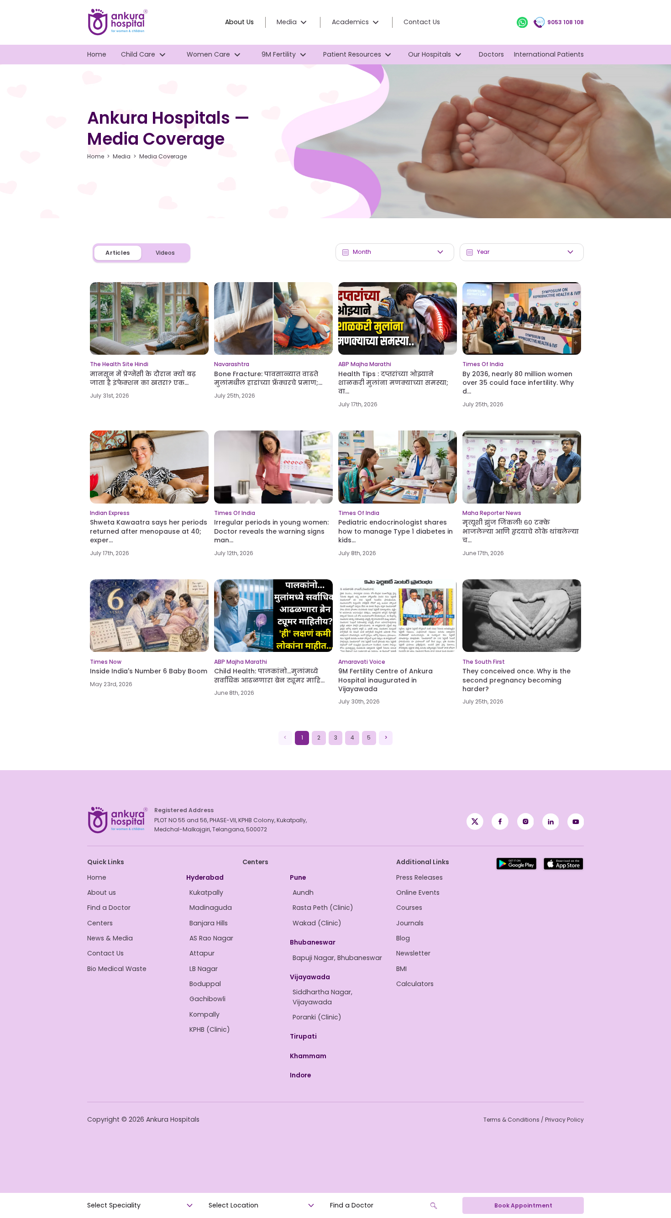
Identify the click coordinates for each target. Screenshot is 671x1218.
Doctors (491, 54)
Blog (403, 938)
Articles (117, 253)
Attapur (202, 953)
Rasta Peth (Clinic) (323, 907)
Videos (165, 253)
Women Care (208, 54)
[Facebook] (475, 821)
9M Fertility (279, 54)
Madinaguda (210, 907)
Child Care (138, 54)
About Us (239, 21)
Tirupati (303, 1036)
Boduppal (205, 983)
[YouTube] (575, 821)
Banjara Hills (208, 923)
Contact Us (422, 21)
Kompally (204, 1014)
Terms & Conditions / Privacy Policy (533, 1120)
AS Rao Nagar (211, 938)
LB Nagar (203, 968)
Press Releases (419, 877)
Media (122, 156)
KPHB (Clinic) (209, 1029)
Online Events (418, 892)
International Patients (549, 54)
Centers (100, 923)
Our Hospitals (429, 54)
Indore (300, 1075)
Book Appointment (523, 1205)
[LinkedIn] (550, 821)
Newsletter (413, 953)
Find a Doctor (109, 907)
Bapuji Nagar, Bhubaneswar (337, 957)
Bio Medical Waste (117, 968)
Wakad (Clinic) (317, 923)
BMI (401, 968)
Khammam (308, 1055)
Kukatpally (206, 892)
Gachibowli (207, 998)
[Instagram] (525, 821)
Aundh (303, 892)
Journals (410, 923)
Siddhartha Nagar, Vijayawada (322, 996)
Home (96, 54)
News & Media (110, 938)
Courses (409, 907)
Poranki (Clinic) (317, 1017)
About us (101, 892)
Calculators (415, 983)
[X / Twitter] (500, 821)
